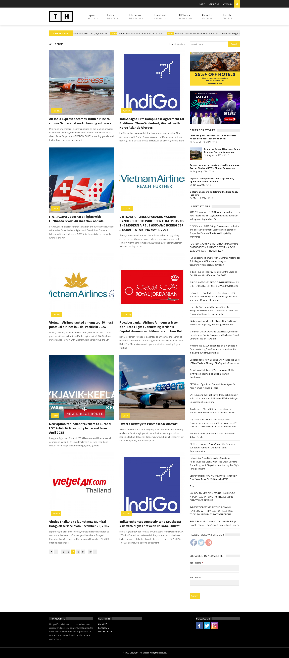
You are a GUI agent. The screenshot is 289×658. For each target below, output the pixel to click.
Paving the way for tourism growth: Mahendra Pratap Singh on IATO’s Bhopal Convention (214, 167)
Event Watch (161, 16)
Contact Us (214, 4)
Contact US (103, 628)
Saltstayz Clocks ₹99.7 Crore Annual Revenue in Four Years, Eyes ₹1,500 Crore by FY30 (213, 477)
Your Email (196, 577)
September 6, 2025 (202, 142)
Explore (93, 16)
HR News (185, 16)
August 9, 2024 (200, 171)
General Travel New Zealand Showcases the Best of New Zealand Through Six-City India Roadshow (214, 361)
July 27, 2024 (199, 184)
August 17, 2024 (215, 155)
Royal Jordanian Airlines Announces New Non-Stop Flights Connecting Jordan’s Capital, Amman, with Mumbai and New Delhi (151, 327)
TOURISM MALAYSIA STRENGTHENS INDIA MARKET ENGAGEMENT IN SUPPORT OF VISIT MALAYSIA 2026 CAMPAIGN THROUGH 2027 (214, 247)
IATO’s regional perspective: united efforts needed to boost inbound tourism (213, 137)
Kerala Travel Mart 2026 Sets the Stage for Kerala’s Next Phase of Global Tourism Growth (212, 410)
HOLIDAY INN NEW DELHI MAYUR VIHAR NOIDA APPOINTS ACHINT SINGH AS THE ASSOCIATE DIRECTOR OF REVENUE (212, 496)
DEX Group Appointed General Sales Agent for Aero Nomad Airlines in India (213, 386)
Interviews (136, 16)
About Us (207, 16)
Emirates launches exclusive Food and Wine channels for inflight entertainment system (210, 33)
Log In (202, 4)
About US (102, 624)
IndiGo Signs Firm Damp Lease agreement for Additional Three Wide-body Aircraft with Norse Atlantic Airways (151, 123)
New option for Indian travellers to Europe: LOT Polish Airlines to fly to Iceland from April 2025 (80, 428)
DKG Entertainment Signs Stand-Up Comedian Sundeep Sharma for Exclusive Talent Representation (212, 447)
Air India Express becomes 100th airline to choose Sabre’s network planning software (80, 121)
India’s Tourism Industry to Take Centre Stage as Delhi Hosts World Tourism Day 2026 (213, 273)
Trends (106, 33)
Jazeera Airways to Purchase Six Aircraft (148, 423)
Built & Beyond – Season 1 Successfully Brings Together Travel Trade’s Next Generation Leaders (214, 523)
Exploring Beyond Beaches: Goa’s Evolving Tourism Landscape (222, 150)
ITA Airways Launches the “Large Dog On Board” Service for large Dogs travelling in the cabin (213, 322)
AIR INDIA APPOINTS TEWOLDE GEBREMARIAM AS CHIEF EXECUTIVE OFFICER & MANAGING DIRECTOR (214, 284)
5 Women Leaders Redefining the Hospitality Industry (214, 193)
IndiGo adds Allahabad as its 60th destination (133, 33)
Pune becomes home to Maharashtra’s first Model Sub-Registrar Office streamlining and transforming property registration (215, 261)
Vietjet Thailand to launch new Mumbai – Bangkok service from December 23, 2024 (79, 523)
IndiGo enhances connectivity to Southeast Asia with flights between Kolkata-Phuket (150, 523)
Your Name (196, 562)
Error (192, 486)
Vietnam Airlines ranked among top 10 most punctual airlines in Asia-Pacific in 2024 (81, 324)
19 (90, 551)
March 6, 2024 (199, 198)
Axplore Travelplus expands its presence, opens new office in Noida (212, 180)
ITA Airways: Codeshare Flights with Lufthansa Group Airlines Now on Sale (76, 218)
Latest (113, 16)
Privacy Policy (105, 631)
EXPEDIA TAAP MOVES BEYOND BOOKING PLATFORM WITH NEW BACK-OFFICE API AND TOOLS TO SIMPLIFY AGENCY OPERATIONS (211, 511)
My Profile (228, 4)
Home (172, 44)
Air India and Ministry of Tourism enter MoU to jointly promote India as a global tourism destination (212, 373)
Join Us (229, 16)
